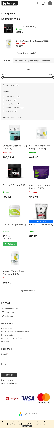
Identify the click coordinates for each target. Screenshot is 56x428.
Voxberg (11, 111)
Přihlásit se (8, 375)
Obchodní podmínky (9, 328)
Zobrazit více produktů (26, 53)
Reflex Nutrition (14, 107)
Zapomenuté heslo (9, 383)
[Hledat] (36, 3)
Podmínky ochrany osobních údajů (15, 332)
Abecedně (46, 61)
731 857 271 (10, 312)
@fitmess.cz (10, 316)
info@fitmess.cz (11, 308)
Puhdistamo (12, 104)
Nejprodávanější (32, 61)
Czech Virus (12, 96)
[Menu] (50, 3)
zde (47, 424)
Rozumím (27, 426)
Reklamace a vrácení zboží (12, 338)
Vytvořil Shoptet (30, 414)
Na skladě (12, 85)
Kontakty (5, 341)
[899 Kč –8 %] (41, 212)
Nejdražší (19, 61)
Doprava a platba (8, 335)
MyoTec (10, 100)
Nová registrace (8, 380)
